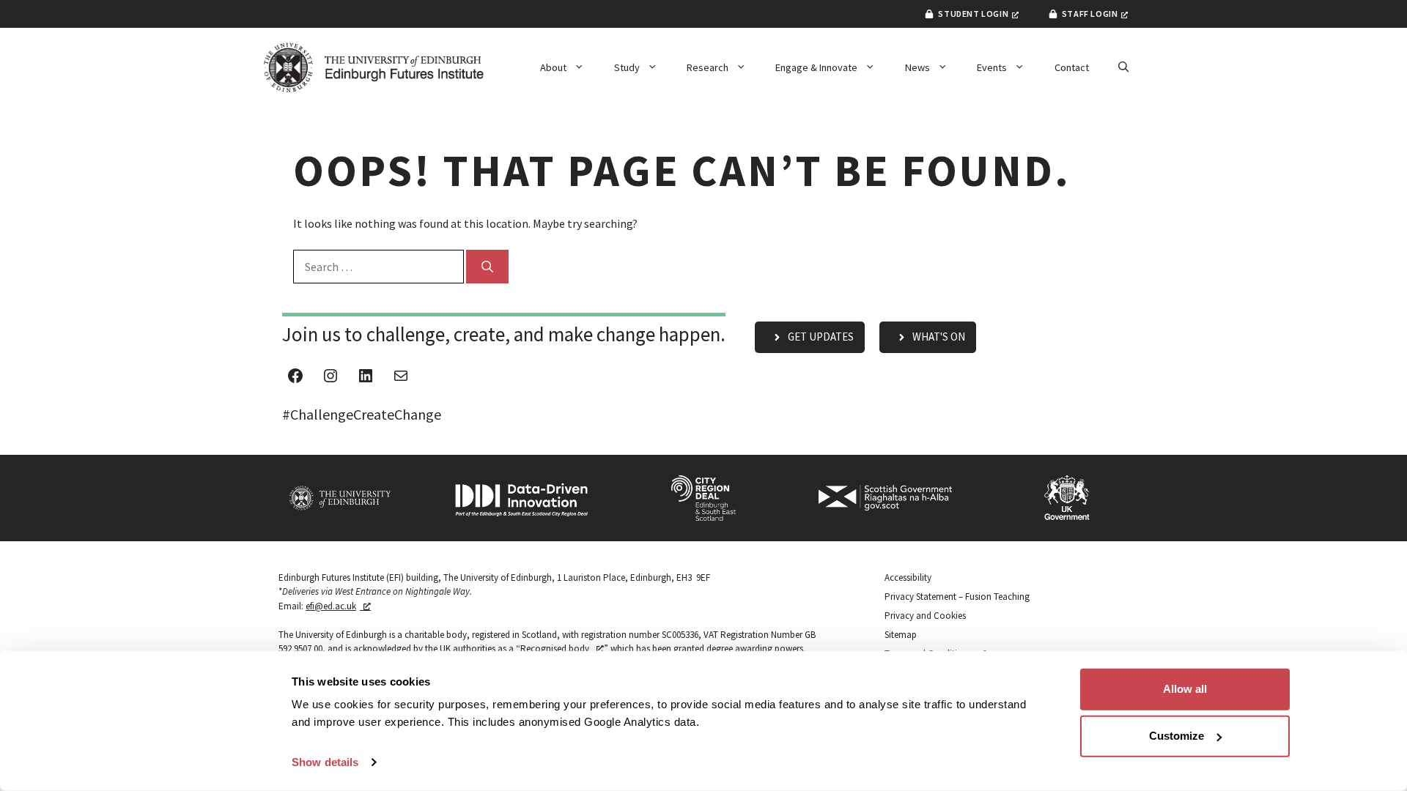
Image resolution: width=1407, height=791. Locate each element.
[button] (1123, 67)
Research (707, 67)
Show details (325, 762)
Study (627, 67)
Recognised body (554, 648)
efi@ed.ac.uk (331, 606)
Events (992, 67)
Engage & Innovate (816, 67)
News (917, 67)
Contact (1072, 67)
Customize (1176, 735)
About (553, 67)
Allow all (1185, 689)
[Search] (487, 266)
